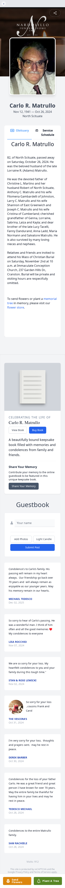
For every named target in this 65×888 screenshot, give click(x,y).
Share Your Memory (24, 486)
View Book (18, 430)
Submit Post (32, 547)
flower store (15, 307)
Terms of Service (42, 872)
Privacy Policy (22, 872)
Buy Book (37, 430)
